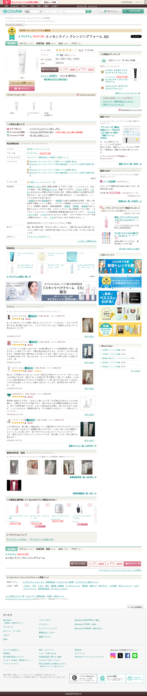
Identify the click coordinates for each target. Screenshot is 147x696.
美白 (47, 586)
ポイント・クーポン (12, 631)
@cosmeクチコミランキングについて (89, 657)
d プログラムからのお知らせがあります (38, 36)
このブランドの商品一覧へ (43, 539)
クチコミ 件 (49, 76)
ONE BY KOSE (111, 86)
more (92, 178)
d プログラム (25, 36)
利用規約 (6, 653)
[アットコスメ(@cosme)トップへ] (12, 12)
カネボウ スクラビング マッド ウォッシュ (116, 71)
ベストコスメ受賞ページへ (22, 83)
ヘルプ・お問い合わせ (47, 653)
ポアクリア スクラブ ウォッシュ (116, 87)
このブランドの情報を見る (15, 24)
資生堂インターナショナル (38, 149)
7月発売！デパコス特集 (111, 350)
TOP (6, 6)
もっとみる (135, 371)
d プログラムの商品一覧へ (18, 277)
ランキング (14, 6)
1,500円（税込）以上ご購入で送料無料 (69, 132)
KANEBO (109, 70)
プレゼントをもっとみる (129, 249)
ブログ (32, 6)
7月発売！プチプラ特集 (111, 354)
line (134, 655)
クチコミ (26, 43)
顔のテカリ (103, 586)
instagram (112, 655)
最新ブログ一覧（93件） (129, 164)
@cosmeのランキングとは (131, 110)
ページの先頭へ (121, 570)
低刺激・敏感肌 (57, 586)
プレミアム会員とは (11, 650)
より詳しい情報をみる (87, 241)
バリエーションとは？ (87, 94)
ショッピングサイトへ (40, 526)
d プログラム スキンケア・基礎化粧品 (39, 582)
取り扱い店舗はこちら (39, 135)
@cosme (13, 621)
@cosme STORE (86, 624)
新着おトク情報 (50, 2)
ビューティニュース (48, 628)
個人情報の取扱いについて (13, 657)
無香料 (67, 206)
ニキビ (44, 214)
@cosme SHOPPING (88, 620)
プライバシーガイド (11, 664)
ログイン (139, 2)
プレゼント (44, 624)
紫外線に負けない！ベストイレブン (116, 358)
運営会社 (78, 650)
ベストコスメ (92, 6)
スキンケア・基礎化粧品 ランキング (118, 101)
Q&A (38, 6)
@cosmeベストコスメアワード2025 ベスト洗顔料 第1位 (53, 162)
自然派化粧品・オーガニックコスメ (53, 589)
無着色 (76, 206)
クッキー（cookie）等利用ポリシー (17, 660)
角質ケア (93, 586)
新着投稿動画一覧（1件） (83, 493)
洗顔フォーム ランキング (113, 104)
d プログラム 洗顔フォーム (87, 582)
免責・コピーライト (46, 650)
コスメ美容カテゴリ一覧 (14, 596)
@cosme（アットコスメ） (59, 599)
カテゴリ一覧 (81, 6)
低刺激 (45, 201)
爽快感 (85, 586)
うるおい (38, 186)
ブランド (24, 6)
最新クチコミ (45, 637)
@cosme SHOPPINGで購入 (42, 132)
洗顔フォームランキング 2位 (42, 182)
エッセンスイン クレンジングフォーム (74, 36)
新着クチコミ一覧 (81, 446)
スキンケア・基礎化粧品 (37, 157)
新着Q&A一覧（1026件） (129, 201)
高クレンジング (125, 586)
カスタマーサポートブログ (49, 660)
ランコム (75, 521)
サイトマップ (80, 653)
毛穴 (34, 586)
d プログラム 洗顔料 (65, 582)
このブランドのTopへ (18, 539)
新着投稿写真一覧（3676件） (82, 477)
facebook (127, 655)
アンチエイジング (72, 586)
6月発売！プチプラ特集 (111, 362)
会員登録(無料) (127, 2)
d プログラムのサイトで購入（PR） (45, 129)
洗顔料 (52, 157)
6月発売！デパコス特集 (111, 367)
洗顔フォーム (70, 55)
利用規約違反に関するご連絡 (50, 657)
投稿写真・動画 (46, 43)
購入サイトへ (22, 88)
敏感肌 (30, 186)
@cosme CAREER (89, 628)
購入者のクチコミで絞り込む (55, 79)
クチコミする (49, 69)
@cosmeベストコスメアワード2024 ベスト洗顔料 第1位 (53, 170)
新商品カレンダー (47, 632)
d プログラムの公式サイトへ (39, 237)
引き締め (113, 586)
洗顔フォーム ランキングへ (126, 93)
